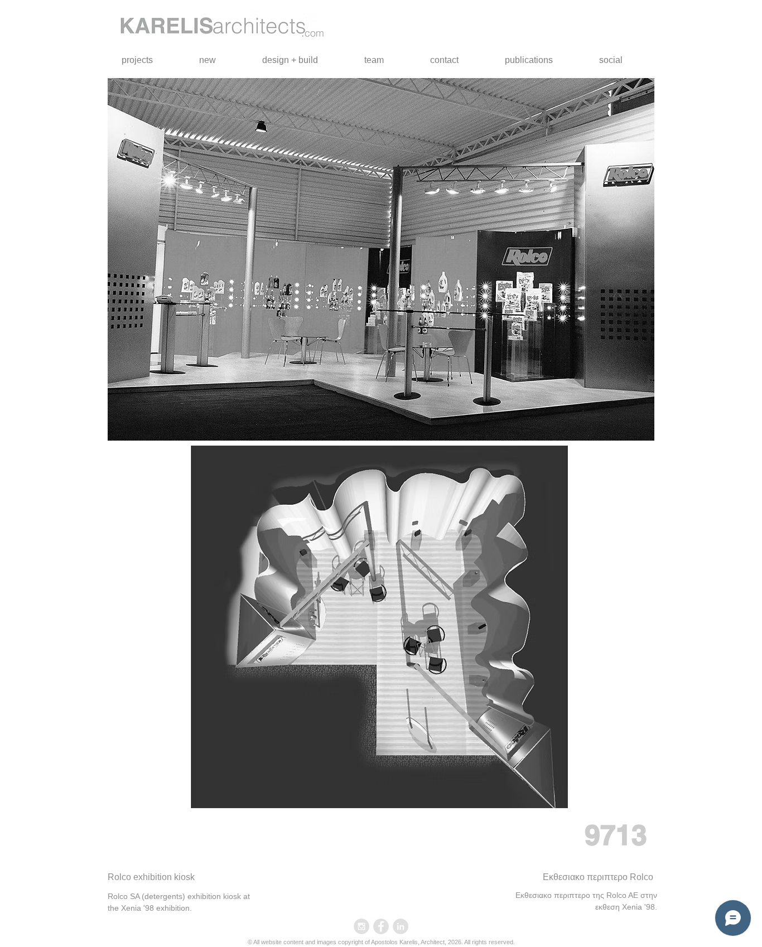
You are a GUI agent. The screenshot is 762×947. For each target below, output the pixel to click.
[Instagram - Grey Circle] (361, 926)
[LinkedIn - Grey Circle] (400, 926)
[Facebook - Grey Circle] (381, 926)
